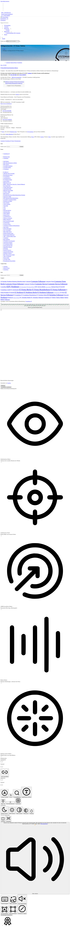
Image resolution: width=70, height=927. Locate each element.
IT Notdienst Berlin (30, 292)
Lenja (4, 208)
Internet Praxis (55, 286)
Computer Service (41, 284)
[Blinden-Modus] (1, 683)
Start (4, 49)
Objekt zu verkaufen (7, 218)
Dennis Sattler (6, 257)
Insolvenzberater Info (7, 245)
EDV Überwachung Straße (9, 254)
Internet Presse (14, 62)
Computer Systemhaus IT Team (7, 140)
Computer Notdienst (29, 284)
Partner (5, 34)
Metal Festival (6, 193)
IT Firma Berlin (25, 289)
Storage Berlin (6, 181)
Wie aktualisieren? (44, 823)
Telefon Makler (6, 213)
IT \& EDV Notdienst (7, 166)
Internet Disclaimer (7, 228)
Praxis (32, 136)
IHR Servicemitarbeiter (17, 77)
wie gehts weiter (6, 259)
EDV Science (6, 164)
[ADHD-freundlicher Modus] (1, 609)
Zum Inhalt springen (5, 1)
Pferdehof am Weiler (7, 201)
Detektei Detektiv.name (8, 233)
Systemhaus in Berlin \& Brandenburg (11, 225)
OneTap (9, 383)
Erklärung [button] (3, 385)
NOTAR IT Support (7, 253)
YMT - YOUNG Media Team (9, 236)
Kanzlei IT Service (7, 250)
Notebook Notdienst (16, 297)
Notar (49, 136)
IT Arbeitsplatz (6, 222)
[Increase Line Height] (2, 780)
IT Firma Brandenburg (41, 289)
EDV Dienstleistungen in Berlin (10, 162)
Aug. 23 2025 (3, 65)
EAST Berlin (6, 161)
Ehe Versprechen (6, 185)
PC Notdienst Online (7, 179)
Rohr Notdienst (6, 239)
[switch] (1, 462)
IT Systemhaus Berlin (7, 244)
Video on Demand (7, 256)
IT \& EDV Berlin (7, 167)
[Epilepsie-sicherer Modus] (1, 756)
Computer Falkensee (38, 281)
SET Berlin (5, 248)
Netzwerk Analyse (7, 210)
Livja (4, 207)
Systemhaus (19, 62)
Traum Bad (5, 205)
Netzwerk (66, 295)
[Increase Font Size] (2, 761)
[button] (1, 310)
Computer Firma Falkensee (14, 284)
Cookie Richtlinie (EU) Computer (13, 33)
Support (17, 94)
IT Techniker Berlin (42, 295)
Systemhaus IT (6, 153)
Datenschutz (6, 31)
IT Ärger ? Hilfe (6, 192)
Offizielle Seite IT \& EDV (9, 173)
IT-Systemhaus (7, 25)
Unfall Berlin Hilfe (7, 188)
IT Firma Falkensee (58, 289)
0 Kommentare (17, 140)
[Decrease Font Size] (2, 766)
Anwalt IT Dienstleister (8, 251)
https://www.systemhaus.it (6, 103)
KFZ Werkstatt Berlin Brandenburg (10, 198)
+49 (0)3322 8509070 (7, 119)
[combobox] (35, 306)
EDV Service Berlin (40, 286)
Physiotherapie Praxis (7, 175)
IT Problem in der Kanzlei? (9, 240)
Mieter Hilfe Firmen (7, 231)
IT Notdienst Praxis (57, 292)
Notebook (10, 297)
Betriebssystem (13, 131)
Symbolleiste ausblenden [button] (6, 387)
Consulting (3, 286)
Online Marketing (9, 134)
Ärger (3, 131)
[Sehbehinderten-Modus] (1, 462)
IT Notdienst (6, 169)
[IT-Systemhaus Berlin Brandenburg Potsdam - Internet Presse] (14, 83)
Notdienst (30, 73)
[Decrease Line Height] (2, 785)
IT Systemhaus (6, 176)
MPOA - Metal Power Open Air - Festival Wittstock (14, 184)
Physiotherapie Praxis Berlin (9, 260)
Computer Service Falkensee (57, 284)
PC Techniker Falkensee (37, 297)
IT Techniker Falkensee (55, 295)
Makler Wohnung (7, 219)
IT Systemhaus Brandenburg (28, 295)
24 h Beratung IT (7, 178)
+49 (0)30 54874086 (6, 110)
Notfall (3, 38)
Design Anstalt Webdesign (8, 234)
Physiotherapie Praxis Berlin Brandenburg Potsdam (14, 195)
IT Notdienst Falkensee (45, 292)
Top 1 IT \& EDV (7, 230)
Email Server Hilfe (7, 196)
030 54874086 (13, 74)
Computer (6, 26)
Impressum (6, 28)
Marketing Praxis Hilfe (8, 190)
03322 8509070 (22, 74)
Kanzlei (42, 136)
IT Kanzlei (11, 292)
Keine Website (6, 202)
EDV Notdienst (13, 286)
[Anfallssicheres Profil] (1, 535)
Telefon (54, 297)
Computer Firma (49, 281)
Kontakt (7, 29)
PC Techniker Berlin (25, 297)
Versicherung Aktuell (7, 242)
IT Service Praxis (7, 224)
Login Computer (6, 204)
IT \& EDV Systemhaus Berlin (9, 199)
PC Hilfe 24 (5, 172)
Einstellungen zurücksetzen (6, 915)
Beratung (14, 281)
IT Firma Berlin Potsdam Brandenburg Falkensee (9, 67)
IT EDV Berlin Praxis (7, 187)
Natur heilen (6, 227)
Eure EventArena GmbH (8, 221)
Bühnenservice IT (7, 182)
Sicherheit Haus (6, 211)
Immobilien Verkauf (7, 247)
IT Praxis (62, 292)
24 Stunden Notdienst (6, 281)
